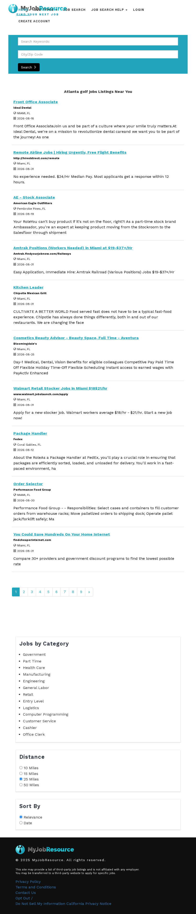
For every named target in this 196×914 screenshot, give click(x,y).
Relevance (33, 817)
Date (28, 823)
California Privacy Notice (88, 903)
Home (23, 9)
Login (138, 9)
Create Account (34, 21)
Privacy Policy (28, 881)
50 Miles (31, 785)
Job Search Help (108, 9)
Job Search (74, 9)
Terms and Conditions (36, 887)
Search (27, 67)
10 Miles (31, 768)
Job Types (44, 9)
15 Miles (31, 773)
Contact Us (26, 892)
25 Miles (31, 779)
